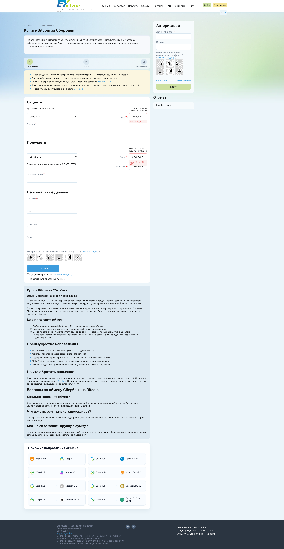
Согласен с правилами (50, 274)
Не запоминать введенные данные (47, 279)
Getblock (78, 89)
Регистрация (162, 80)
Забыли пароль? (183, 80)
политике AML (104, 81)
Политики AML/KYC (62, 274)
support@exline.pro (66, 533)
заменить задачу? (90, 251)
